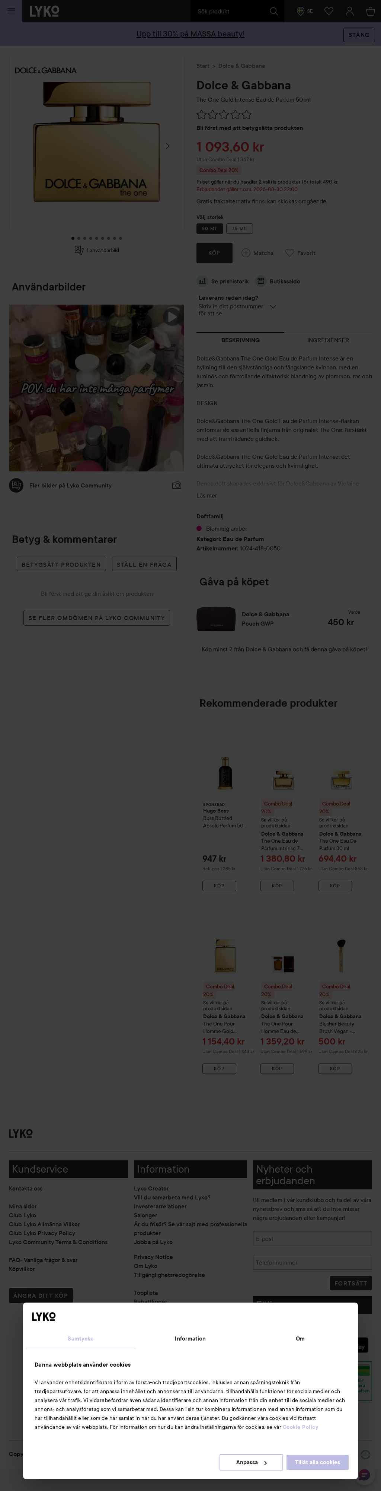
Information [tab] (190, 1338)
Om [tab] (300, 1338)
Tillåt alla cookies (317, 1462)
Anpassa (247, 1462)
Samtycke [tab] (81, 1338)
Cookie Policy (300, 1427)
